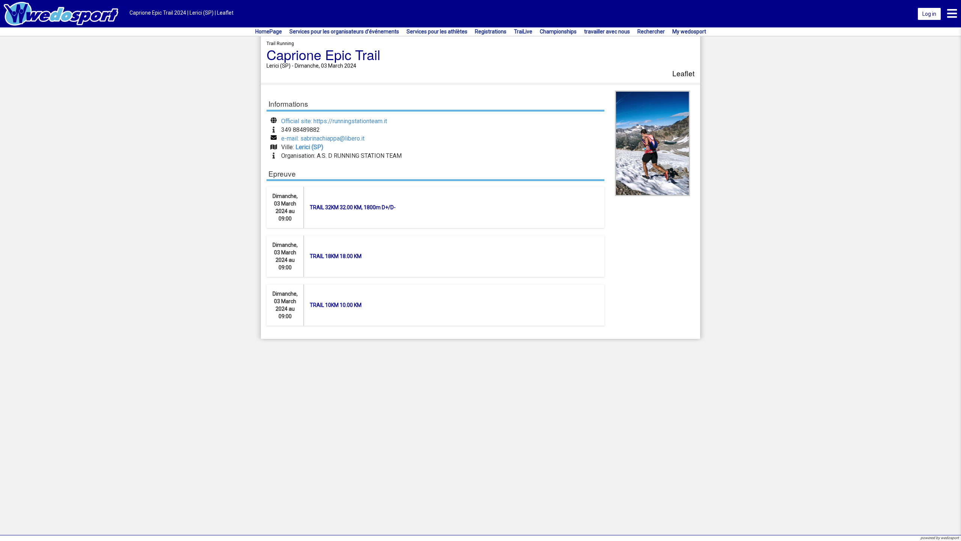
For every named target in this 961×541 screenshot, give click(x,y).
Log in (929, 14)
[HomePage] (61, 13)
